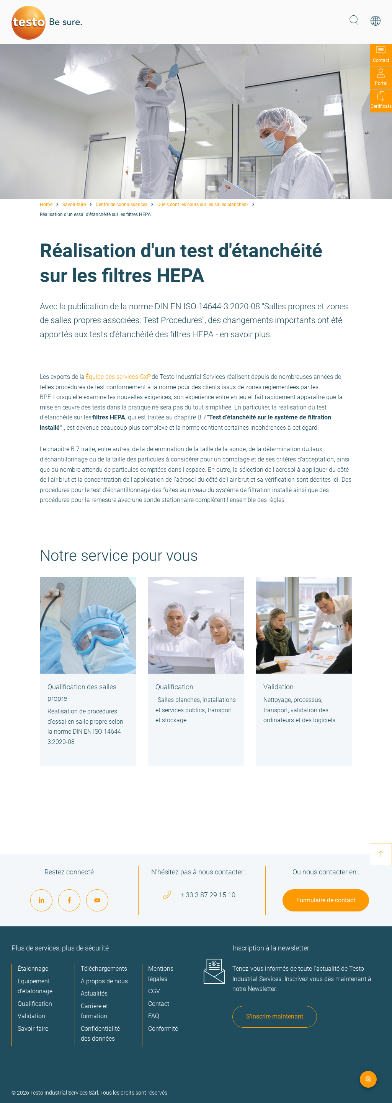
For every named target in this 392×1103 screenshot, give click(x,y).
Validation (278, 687)
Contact (381, 60)
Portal (381, 83)
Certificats (381, 106)
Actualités (94, 993)
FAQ (153, 1016)
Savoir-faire (74, 204)
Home (46, 204)
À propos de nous (104, 981)
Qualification (174, 687)
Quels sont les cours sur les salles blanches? (202, 204)
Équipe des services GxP (118, 376)
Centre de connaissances (121, 204)
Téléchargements (104, 968)
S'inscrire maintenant (274, 1016)
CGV (154, 991)
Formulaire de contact (325, 900)
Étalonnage (33, 968)
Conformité (163, 1028)
